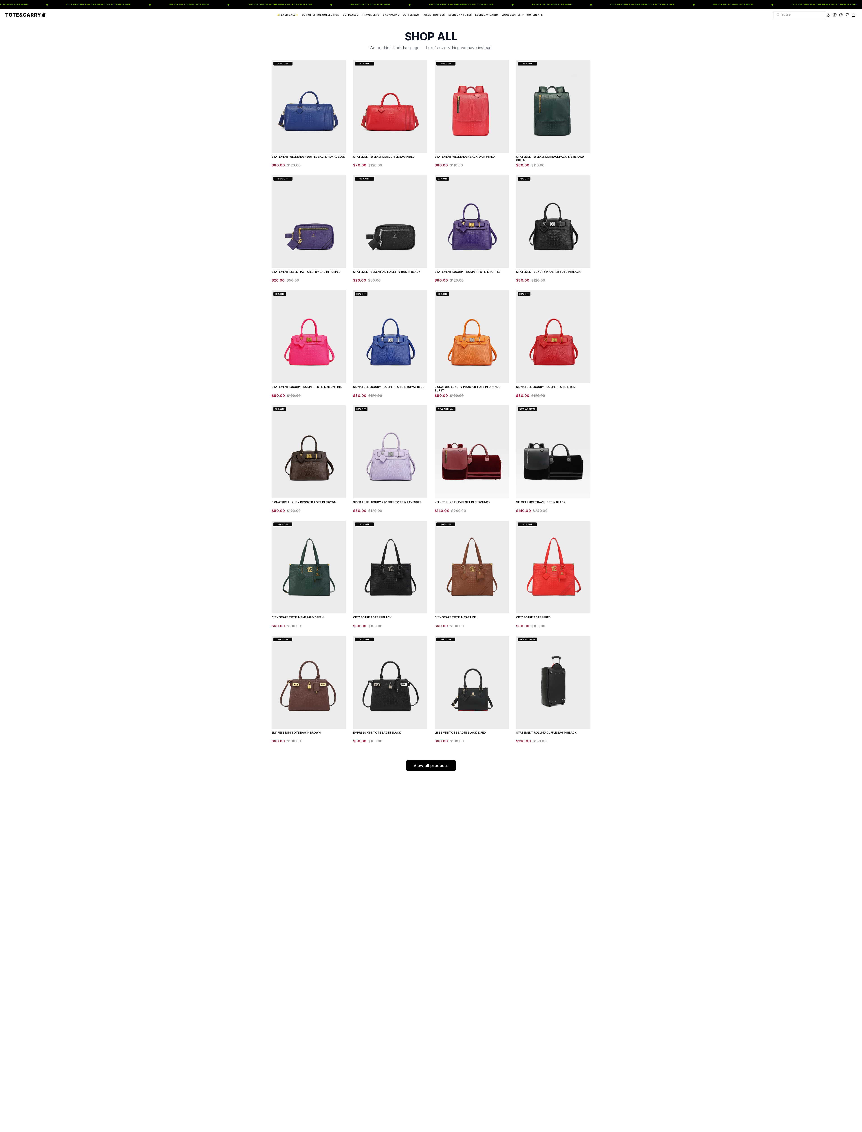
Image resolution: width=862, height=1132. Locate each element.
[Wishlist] (847, 15)
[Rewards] (834, 15)
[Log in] (828, 15)
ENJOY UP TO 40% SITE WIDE (173, 4)
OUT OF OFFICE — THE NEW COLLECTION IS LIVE (82, 4)
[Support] (841, 15)
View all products (431, 765)
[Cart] (853, 15)
